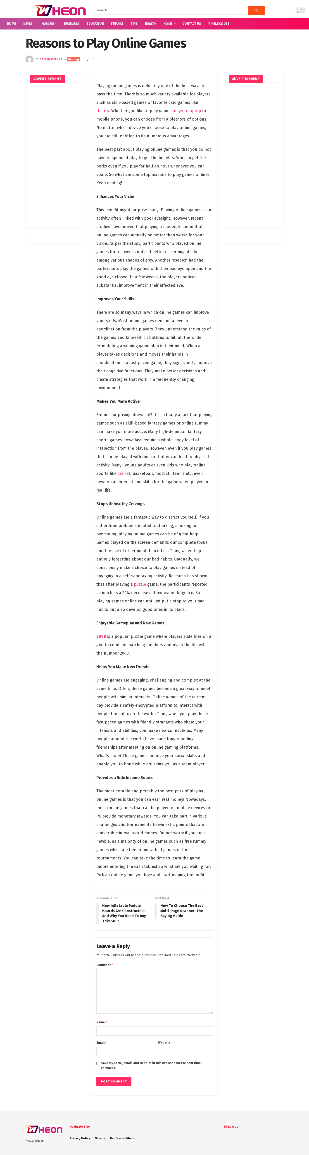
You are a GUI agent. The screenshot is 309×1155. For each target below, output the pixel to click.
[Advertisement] (55, 155)
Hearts (102, 110)
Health (150, 24)
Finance (117, 24)
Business (71, 24)
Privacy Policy (80, 1138)
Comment (105, 965)
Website (164, 1042)
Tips (134, 24)
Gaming (48, 24)
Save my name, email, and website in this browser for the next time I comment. (151, 1065)
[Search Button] (256, 10)
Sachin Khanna (51, 59)
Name (102, 1022)
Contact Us (191, 24)
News (27, 24)
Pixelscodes (219, 24)
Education (95, 24)
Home (11, 24)
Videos (100, 1138)
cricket (124, 473)
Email (101, 1042)
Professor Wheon (122, 1138)
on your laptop (187, 110)
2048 (101, 636)
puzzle (140, 584)
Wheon (39, 1140)
